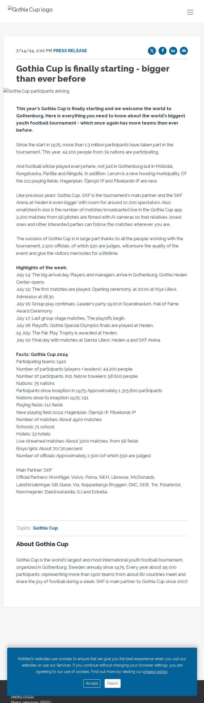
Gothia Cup (45, 528)
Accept (92, 683)
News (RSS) (22, 696)
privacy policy (155, 671)
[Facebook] (163, 51)
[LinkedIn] (173, 51)
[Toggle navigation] (190, 12)
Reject (112, 683)
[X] (152, 51)
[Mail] (184, 51)
